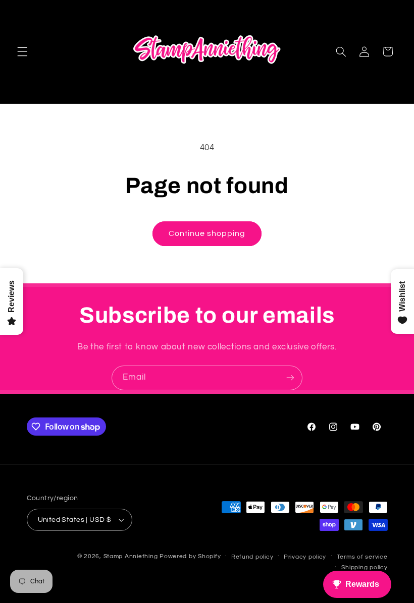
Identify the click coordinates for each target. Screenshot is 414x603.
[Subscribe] (290, 378)
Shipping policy (364, 567)
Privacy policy (305, 557)
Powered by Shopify (190, 556)
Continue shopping (207, 233)
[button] (22, 51)
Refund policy (252, 557)
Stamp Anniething (131, 556)
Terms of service (362, 557)
